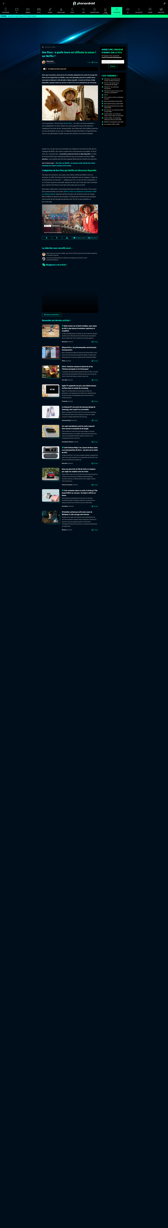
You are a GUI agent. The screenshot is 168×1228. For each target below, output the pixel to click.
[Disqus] (70, 291)
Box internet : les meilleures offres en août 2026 (113, 110)
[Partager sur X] (46, 238)
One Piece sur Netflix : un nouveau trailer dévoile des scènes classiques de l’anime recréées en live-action (68, 164)
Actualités (138, 12)
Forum (150, 12)
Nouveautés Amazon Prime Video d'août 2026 (113, 106)
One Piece (68, 123)
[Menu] (3, 3)
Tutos (72, 12)
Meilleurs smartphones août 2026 (113, 122)
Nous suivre (93, 238)
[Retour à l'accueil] (84, 3)
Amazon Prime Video (13, 16)
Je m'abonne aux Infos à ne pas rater (57, 69)
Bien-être (161, 12)
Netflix (29, 16)
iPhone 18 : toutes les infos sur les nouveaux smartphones (113, 91)
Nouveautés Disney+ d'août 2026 (113, 104)
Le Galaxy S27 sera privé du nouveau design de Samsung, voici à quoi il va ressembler (78, 408)
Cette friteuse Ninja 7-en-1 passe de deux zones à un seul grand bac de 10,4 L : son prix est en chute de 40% (80, 450)
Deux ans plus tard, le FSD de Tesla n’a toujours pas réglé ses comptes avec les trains (78, 470)
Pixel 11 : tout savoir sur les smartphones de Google (111, 83)
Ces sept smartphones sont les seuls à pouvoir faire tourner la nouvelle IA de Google (78, 427)
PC (16, 12)
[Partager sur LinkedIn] (67, 238)
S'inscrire (113, 66)
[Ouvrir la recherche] (164, 3)
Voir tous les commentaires (51, 314)
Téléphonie (5, 12)
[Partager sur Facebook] (56, 238)
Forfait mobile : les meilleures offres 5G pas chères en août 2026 (113, 114)
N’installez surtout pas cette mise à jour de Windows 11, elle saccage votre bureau (77, 513)
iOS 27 (106, 95)
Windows (64, 530)
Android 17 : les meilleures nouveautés (111, 87)
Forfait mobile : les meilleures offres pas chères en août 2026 (113, 118)
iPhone (63, 361)
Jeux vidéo (64, 380)
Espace (50, 12)
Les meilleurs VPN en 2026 (111, 124)
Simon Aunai (50, 61)
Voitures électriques (67, 485)
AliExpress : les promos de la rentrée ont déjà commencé (112, 79)
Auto (39, 12)
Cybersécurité (94, 12)
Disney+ (21, 16)
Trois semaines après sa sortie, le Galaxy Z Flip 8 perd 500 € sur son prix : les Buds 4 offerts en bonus (79, 493)
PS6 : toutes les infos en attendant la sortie (113, 98)
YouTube (34, 16)
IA (127, 12)
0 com (89, 62)
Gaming (27, 12)
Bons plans (61, 12)
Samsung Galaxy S (66, 420)
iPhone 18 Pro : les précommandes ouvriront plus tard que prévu (79, 348)
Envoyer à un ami (80, 238)
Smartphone (65, 506)
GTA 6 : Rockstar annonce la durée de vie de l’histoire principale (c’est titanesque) (77, 367)
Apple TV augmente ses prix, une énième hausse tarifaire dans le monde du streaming (79, 386)
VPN (83, 12)
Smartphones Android (67, 442)
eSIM (105, 12)
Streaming (116, 12)
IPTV (25, 16)
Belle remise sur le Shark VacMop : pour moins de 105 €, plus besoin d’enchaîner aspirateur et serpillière (79, 328)
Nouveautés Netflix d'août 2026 (113, 101)
